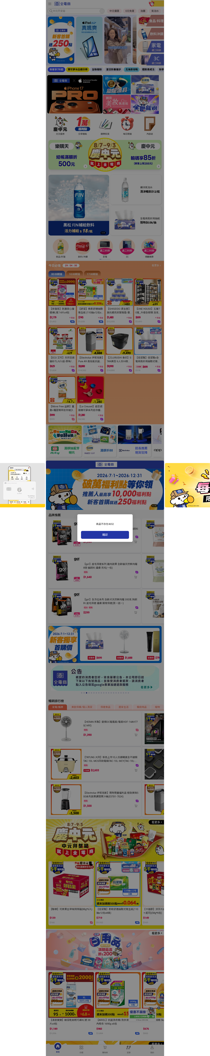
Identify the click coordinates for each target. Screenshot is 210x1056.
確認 (105, 534)
